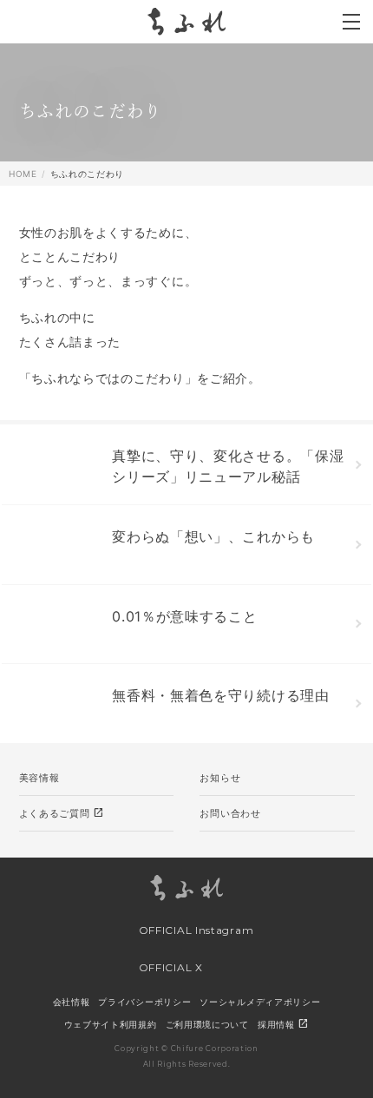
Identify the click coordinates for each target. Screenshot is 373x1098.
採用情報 (284, 1023)
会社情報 (71, 1001)
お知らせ (220, 778)
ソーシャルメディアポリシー (260, 1001)
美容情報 (39, 778)
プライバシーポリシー (144, 1001)
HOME (23, 173)
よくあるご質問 (62, 812)
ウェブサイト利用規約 (110, 1024)
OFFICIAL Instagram (194, 930)
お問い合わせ (230, 813)
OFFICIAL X (169, 967)
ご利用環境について (207, 1024)
